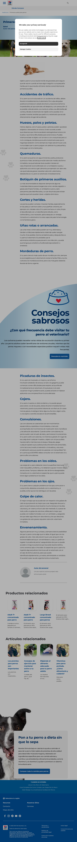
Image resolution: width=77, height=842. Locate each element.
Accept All (23, 43)
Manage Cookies (25, 49)
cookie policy (42, 38)
